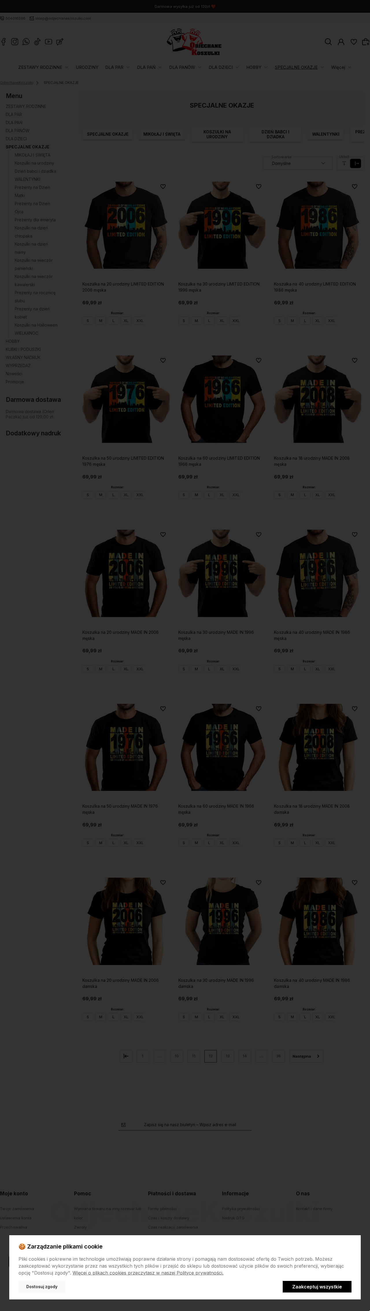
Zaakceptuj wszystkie (317, 1287)
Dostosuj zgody (42, 1286)
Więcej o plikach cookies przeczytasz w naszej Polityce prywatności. (148, 1273)
